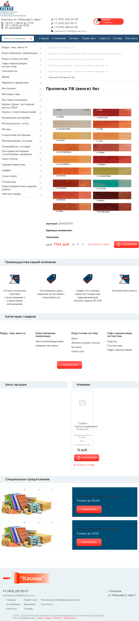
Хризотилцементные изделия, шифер (19, 188)
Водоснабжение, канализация (19, 53)
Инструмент (9, 89)
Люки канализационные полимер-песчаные (50, 344)
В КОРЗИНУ (89, 458)
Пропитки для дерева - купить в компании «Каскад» (77, 66)
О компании (59, 38)
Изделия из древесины (15, 83)
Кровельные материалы (16, 118)
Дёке (74, 339)
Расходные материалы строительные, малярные (17, 152)
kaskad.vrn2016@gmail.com (70, 31)
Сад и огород (9, 159)
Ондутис (112, 342)
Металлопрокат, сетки (15, 124)
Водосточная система (15, 59)
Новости (104, 38)
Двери (5, 77)
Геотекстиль (114, 346)
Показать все (70, 365)
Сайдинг (6, 171)
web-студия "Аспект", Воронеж (56, 618)
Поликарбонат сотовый (16, 147)
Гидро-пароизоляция (119, 350)
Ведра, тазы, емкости (14, 47)
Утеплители (9, 182)
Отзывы (117, 38)
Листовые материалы (14, 100)
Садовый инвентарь (13, 165)
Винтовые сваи (11, 94)
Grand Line (77, 352)
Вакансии (29, 604)
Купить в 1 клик (100, 244)
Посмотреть (89, 509)
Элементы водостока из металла (85, 345)
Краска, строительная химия (19, 112)
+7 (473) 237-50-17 (65, 23)
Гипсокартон (9, 71)
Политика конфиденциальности (60, 600)
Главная (44, 38)
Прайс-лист (89, 38)
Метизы (6, 129)
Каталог (74, 38)
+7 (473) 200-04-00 (66, 19)
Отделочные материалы (16, 135)
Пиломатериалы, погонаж (17, 141)
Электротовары (11, 194)
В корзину (128, 244)
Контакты (131, 38)
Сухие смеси (9, 176)
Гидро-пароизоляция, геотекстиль (14, 65)
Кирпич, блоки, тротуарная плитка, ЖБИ (18, 106)
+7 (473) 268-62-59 (66, 27)
